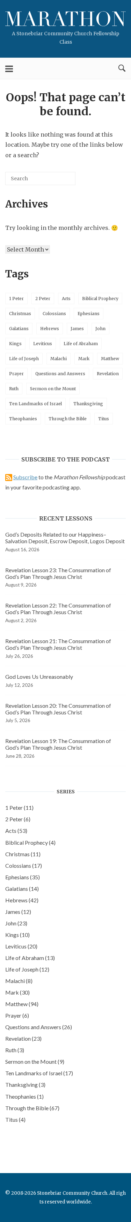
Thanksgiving (88, 403)
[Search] (59, 181)
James (77, 328)
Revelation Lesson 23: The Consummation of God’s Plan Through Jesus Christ (58, 573)
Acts (66, 298)
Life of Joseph (24, 358)
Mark (83, 358)
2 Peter (42, 298)
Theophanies (23, 418)
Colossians (54, 313)
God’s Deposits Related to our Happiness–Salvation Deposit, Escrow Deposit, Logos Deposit (65, 537)
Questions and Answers (60, 373)
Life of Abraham (81, 343)
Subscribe (25, 477)
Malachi (58, 358)
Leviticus (42, 343)
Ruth (14, 388)
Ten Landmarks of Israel (35, 403)
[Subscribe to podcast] (8, 477)
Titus (103, 418)
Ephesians (89, 313)
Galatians (19, 328)
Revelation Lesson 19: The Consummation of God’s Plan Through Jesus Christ (58, 744)
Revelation (108, 373)
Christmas (20, 313)
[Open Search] (122, 68)
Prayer (16, 373)
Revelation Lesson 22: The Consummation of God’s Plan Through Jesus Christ (58, 608)
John (100, 328)
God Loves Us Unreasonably (39, 676)
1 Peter (16, 298)
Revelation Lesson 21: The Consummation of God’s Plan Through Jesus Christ (58, 644)
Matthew (110, 358)
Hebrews (49, 328)
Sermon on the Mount (53, 388)
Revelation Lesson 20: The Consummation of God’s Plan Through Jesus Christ (58, 708)
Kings (15, 343)
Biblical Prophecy (100, 298)
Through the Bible (68, 418)
